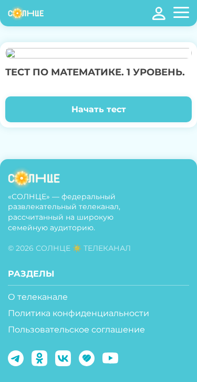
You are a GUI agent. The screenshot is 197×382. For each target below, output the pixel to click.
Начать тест (98, 109)
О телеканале (38, 297)
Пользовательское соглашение (76, 330)
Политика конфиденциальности (78, 313)
